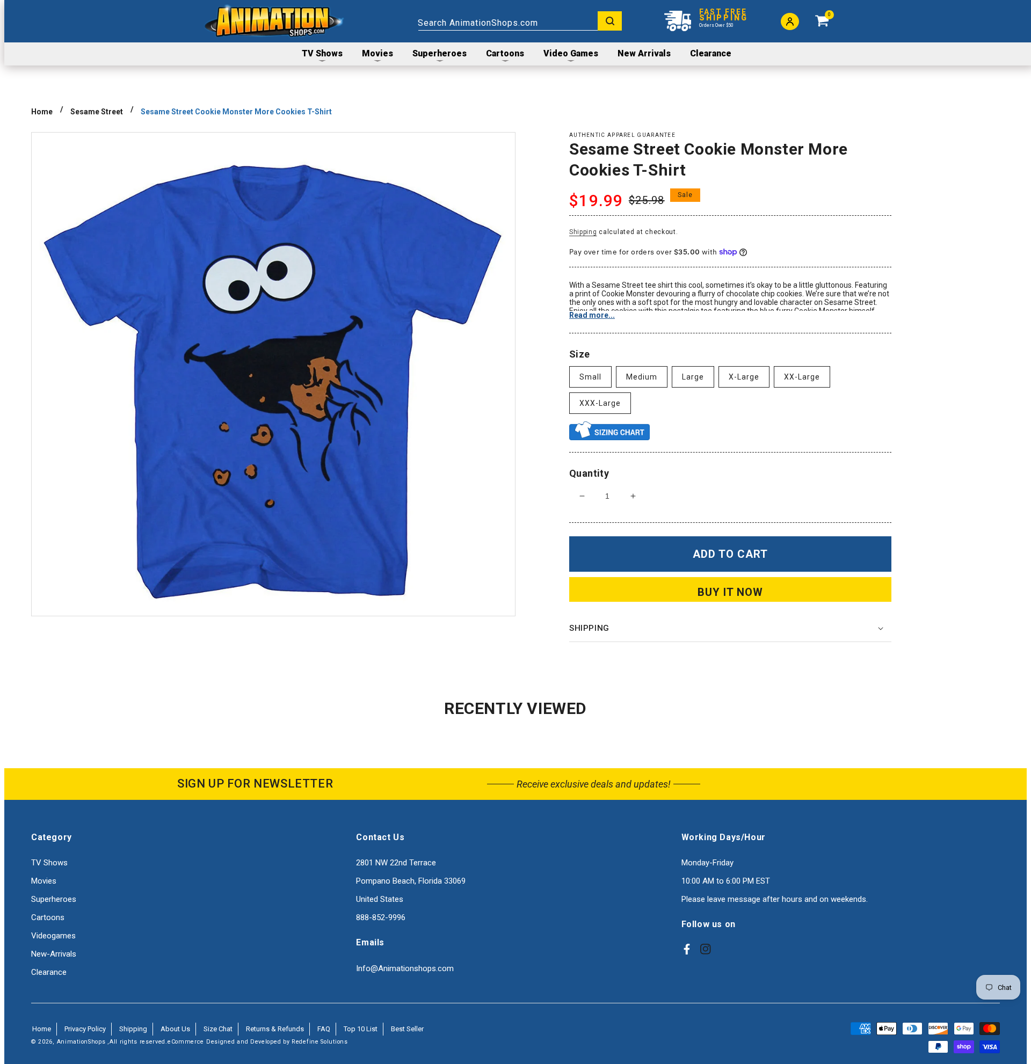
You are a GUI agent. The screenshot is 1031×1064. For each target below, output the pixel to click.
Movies (43, 881)
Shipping (583, 232)
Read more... (592, 315)
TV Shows (49, 863)
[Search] (610, 21)
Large (693, 377)
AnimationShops (81, 1041)
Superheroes (53, 899)
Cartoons (47, 917)
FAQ (323, 1029)
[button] (730, 628)
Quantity (589, 473)
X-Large (744, 377)
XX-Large (802, 377)
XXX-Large (600, 403)
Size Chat (218, 1029)
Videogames (53, 936)
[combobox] (519, 21)
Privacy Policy (85, 1029)
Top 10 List (360, 1029)
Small (590, 377)
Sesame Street (96, 111)
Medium (641, 377)
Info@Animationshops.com (405, 968)
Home (42, 111)
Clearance (49, 972)
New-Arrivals (53, 954)
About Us (175, 1029)
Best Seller (407, 1029)
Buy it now (730, 592)
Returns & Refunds (275, 1029)
